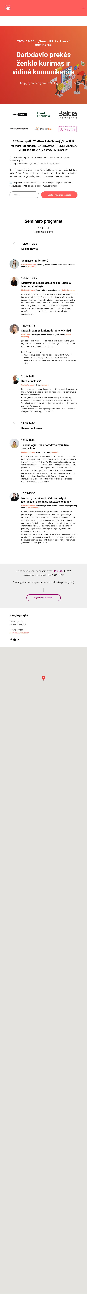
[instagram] (14, 639)
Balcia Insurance (68, 290)
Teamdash (54, 452)
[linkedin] (18, 639)
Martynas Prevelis (28, 452)
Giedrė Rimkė (26, 334)
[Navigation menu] (83, 8)
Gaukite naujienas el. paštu (59, 195)
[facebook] (11, 639)
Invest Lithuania (33, 508)
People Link (32, 267)
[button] (43, 597)
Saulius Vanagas (27, 385)
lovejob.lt (44, 385)
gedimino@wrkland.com (19, 633)
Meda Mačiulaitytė (28, 290)
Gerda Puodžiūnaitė (28, 265)
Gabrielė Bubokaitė (28, 506)
